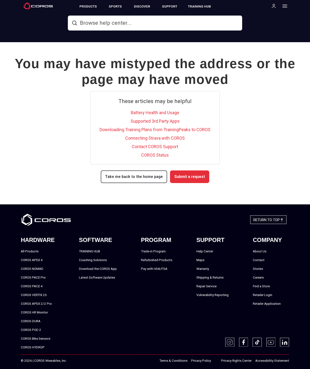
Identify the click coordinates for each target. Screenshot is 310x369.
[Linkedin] (284, 342)
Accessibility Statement (272, 360)
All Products (30, 251)
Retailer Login (262, 295)
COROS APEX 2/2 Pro (36, 303)
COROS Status (155, 155)
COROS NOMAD (32, 269)
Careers (258, 277)
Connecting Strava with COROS (155, 138)
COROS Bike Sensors (35, 338)
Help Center (204, 251)
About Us (259, 251)
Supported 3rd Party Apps (155, 121)
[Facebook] (243, 342)
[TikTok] (257, 342)
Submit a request (189, 176)
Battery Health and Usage (155, 112)
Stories (258, 269)
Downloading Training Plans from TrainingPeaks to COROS (155, 129)
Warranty (202, 269)
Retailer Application (267, 303)
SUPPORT (169, 6)
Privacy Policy (201, 360)
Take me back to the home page (134, 176)
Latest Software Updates (97, 277)
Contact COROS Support (155, 146)
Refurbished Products (156, 260)
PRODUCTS (88, 6)
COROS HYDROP (33, 347)
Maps (200, 260)
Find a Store (261, 286)
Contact (258, 260)
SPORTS (115, 6)
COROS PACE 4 (32, 286)
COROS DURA (30, 321)
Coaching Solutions (93, 260)
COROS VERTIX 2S (34, 295)
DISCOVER (142, 6)
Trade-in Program (153, 251)
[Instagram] (229, 342)
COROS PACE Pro (33, 277)
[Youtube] (271, 342)
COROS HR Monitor (34, 312)
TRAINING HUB (199, 6)
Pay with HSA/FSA (154, 269)
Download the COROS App (98, 269)
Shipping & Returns (210, 277)
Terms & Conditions (173, 360)
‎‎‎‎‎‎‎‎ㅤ (216, 361)
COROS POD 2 (31, 330)
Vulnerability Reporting (212, 295)
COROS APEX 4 (32, 260)
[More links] (283, 6)
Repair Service (206, 286)
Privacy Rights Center (236, 360)
